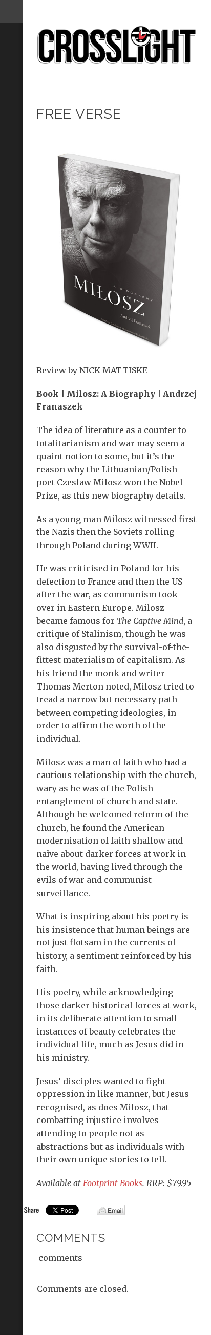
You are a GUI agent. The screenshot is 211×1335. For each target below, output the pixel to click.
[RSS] (11, 65)
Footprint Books (112, 1183)
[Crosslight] (117, 45)
